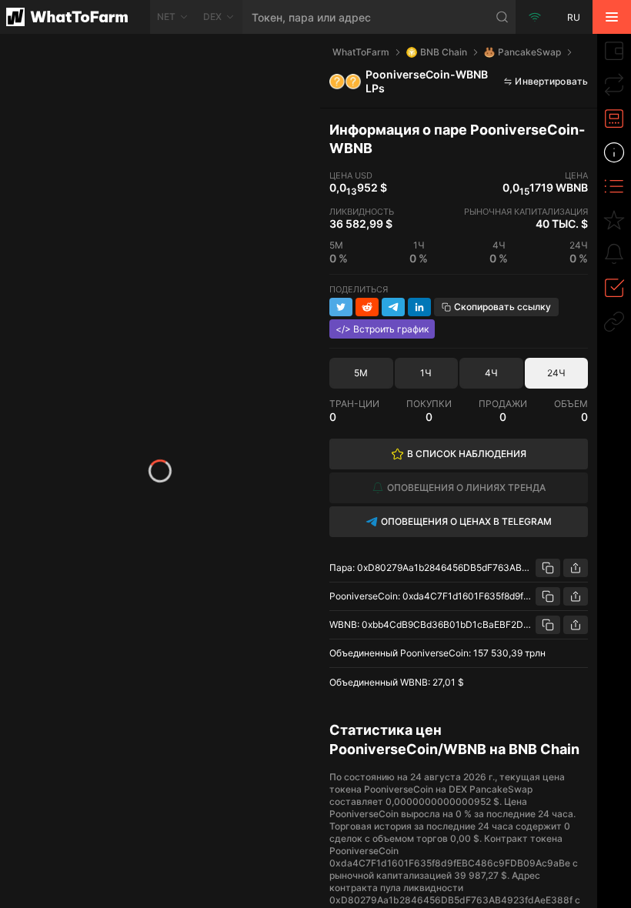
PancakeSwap (529, 52)
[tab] (614, 51)
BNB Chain (443, 52)
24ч (556, 373)
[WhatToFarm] (75, 17)
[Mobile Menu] (612, 17)
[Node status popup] (535, 17)
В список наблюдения (466, 453)
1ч (426, 373)
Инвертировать (551, 81)
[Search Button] (502, 17)
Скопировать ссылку (502, 306)
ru (573, 17)
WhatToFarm (360, 52)
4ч (491, 373)
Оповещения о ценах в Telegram (466, 521)
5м (361, 373)
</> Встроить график (382, 329)
